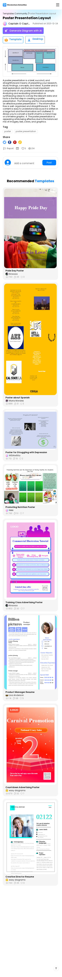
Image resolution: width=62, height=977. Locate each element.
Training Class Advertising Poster (24, 602)
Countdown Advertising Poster (22, 787)
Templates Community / (16, 13)
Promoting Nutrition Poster (20, 507)
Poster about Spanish (18, 397)
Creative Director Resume (20, 877)
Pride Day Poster (15, 271)
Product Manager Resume (20, 692)
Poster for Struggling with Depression (26, 452)
